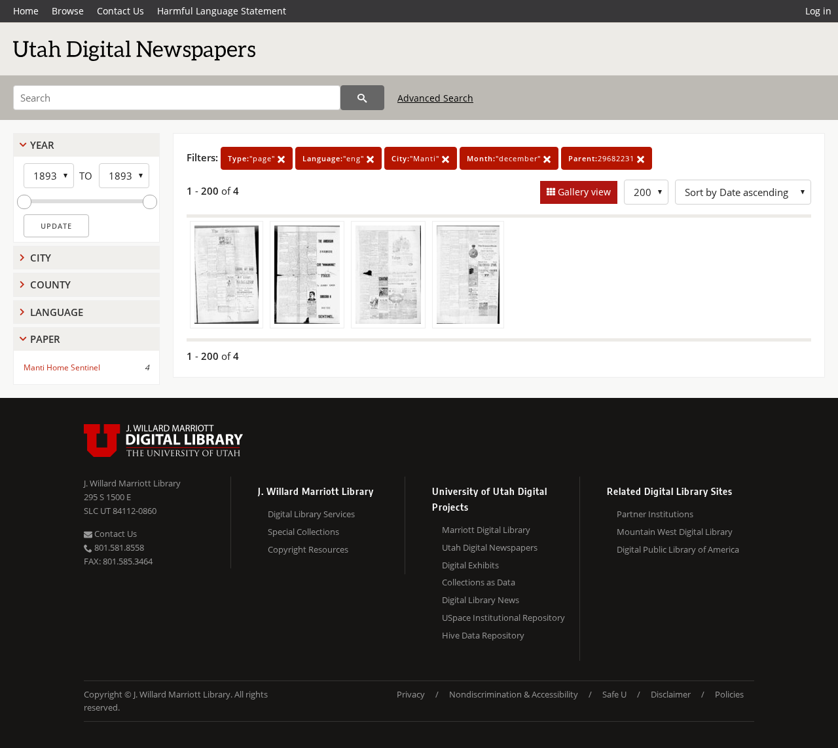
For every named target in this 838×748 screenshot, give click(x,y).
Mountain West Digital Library (675, 532)
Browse (68, 11)
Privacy (411, 694)
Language (56, 312)
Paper (45, 338)
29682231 (602, 158)
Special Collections (303, 532)
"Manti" (417, 158)
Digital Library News (480, 600)
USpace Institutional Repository (503, 617)
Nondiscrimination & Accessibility (513, 694)
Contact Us (120, 11)
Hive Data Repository (483, 635)
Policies (729, 694)
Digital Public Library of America (678, 549)
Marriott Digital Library (486, 530)
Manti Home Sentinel (62, 367)
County (50, 284)
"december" (505, 158)
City (40, 257)
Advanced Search (435, 98)
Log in (818, 11)
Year (42, 144)
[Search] (362, 97)
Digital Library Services (311, 514)
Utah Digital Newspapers (489, 547)
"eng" (334, 158)
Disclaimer (671, 694)
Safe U (614, 694)
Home (26, 11)
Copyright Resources (308, 549)
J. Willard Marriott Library (132, 483)
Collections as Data (478, 582)
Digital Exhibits (470, 565)
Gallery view (583, 192)
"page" (253, 158)
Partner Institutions (655, 514)
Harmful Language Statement (221, 11)
